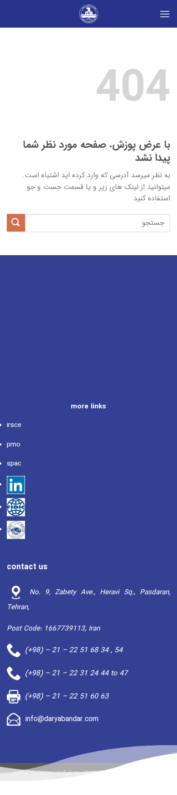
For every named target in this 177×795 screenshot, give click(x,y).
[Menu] (164, 14)
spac (14, 463)
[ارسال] (16, 223)
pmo (13, 444)
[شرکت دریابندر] (88, 14)
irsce (14, 425)
